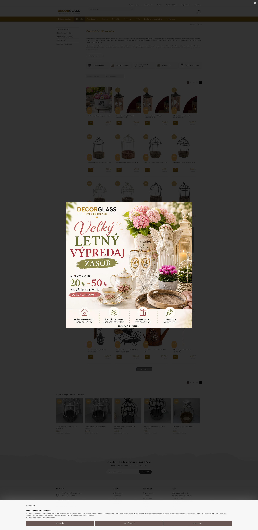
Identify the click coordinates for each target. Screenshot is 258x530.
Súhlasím (60, 523)
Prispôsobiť (128, 523)
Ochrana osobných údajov (33, 517)
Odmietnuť (198, 523)
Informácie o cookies (49, 517)
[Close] (254, 3)
